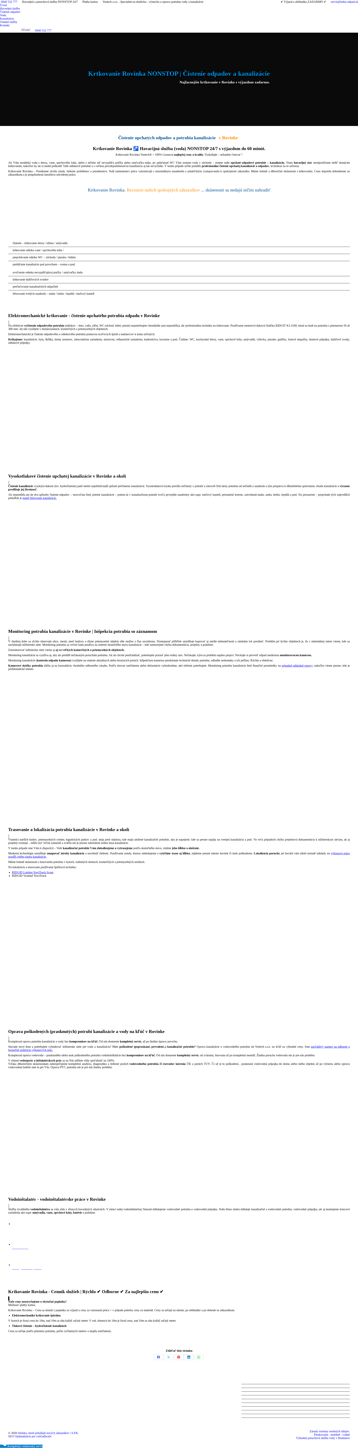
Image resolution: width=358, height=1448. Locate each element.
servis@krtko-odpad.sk (344, 1)
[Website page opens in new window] (22, 1401)
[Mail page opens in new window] (16, 1401)
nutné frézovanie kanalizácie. (40, 498)
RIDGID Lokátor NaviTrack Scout (32, 872)
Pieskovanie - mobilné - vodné (332, 1434)
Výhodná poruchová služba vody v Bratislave (323, 1438)
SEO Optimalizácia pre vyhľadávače (29, 1436)
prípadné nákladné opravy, (297, 665)
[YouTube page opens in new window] (11, 1401)
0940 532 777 (9, 1)
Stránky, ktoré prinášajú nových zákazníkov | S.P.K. (48, 1433)
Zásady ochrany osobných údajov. (330, 1431)
